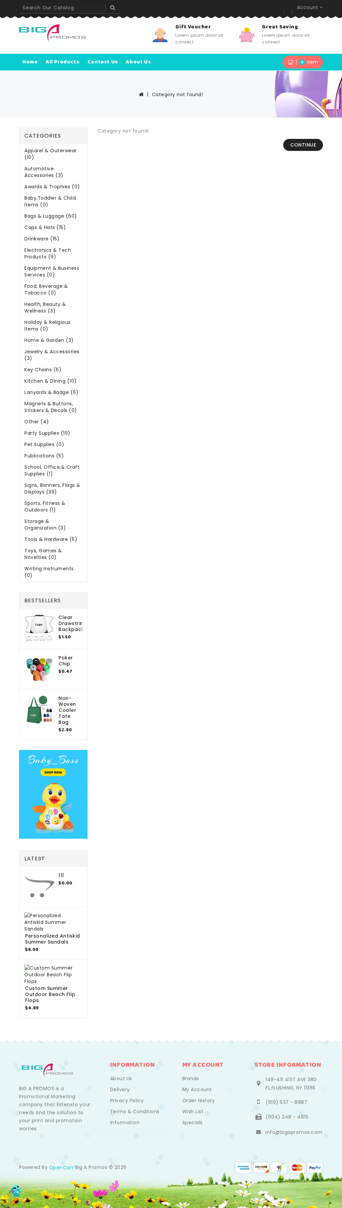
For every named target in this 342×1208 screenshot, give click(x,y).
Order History (198, 1100)
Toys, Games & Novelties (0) (43, 554)
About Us (121, 1078)
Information (125, 1123)
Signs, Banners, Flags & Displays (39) (52, 488)
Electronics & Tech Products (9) (47, 253)
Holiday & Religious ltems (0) (47, 325)
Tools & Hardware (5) (50, 539)
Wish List (193, 1112)
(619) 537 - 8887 (286, 1102)
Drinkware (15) (41, 238)
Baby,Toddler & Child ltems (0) (50, 201)
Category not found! (177, 94)
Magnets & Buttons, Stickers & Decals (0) (50, 407)
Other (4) (36, 421)
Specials (192, 1123)
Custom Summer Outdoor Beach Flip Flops (50, 994)
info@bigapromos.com (294, 1132)
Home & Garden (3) (49, 340)
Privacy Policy (127, 1100)
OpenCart (61, 1167)
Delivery (120, 1089)
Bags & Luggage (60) (50, 216)
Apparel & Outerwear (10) (50, 154)
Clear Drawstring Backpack (72, 623)
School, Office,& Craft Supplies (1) (51, 470)
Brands (190, 1078)
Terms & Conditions (135, 1112)
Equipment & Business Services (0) (51, 271)
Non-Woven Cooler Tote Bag (67, 710)
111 (61, 875)
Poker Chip (65, 660)
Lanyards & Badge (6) (51, 392)
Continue (303, 145)
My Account (197, 1089)
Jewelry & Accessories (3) (51, 355)
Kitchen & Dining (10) (50, 381)
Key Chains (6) (42, 369)
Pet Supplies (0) (44, 444)
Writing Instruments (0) (49, 572)
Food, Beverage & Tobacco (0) (46, 289)
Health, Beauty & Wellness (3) (45, 307)
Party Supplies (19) (47, 433)
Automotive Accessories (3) (43, 172)
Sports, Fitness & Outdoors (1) (44, 506)
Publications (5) (44, 455)
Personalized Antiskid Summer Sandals (52, 939)
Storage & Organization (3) (45, 524)
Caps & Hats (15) (45, 227)
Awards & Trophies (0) (52, 186)
